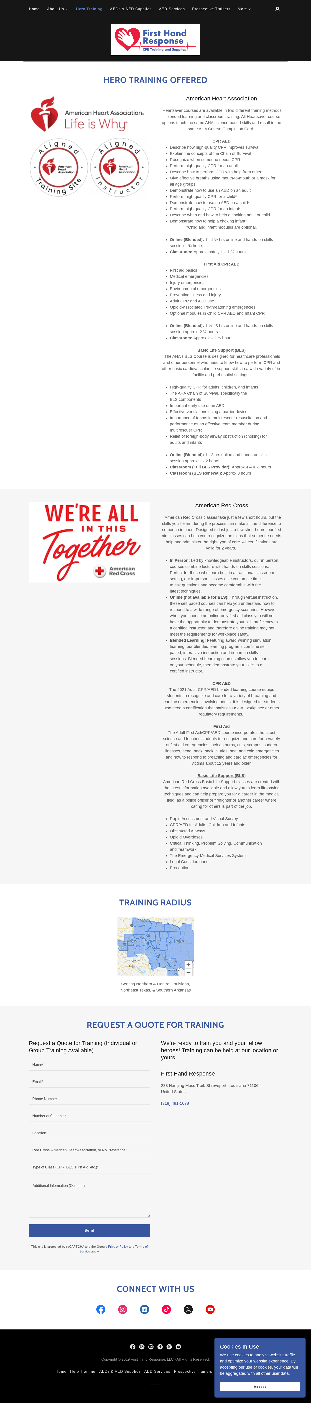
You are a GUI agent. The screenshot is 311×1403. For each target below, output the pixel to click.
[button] (58, 9)
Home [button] (61, 1371)
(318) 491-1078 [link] (175, 1103)
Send (89, 1230)
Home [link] (34, 9)
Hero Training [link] (89, 9)
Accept (260, 1386)
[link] (155, 39)
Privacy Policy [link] (118, 1246)
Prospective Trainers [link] (211, 9)
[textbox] (89, 1065)
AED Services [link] (172, 9)
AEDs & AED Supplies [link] (131, 9)
